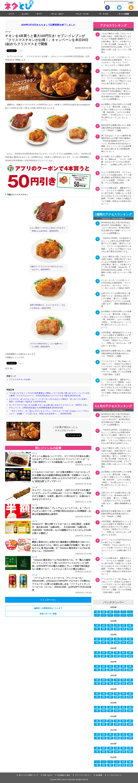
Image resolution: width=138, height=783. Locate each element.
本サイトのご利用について (28, 775)
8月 (103, 629)
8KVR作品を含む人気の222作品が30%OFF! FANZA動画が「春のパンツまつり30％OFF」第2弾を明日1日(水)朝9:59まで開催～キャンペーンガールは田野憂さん (116, 93)
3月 (110, 612)
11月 (123, 629)
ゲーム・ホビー (57, 14)
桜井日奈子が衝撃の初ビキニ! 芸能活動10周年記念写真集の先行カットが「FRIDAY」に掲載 (116, 128)
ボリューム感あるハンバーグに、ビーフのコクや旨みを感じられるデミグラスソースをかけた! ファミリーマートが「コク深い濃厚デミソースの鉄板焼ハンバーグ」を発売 (61, 459)
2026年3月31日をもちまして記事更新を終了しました (48, 25)
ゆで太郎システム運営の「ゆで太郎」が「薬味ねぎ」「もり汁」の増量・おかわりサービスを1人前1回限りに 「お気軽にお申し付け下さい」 (116, 161)
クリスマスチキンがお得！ (20, 379)
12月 (130, 629)
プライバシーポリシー (83, 775)
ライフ (39, 14)
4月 (116, 625)
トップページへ (48, 600)
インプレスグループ (114, 775)
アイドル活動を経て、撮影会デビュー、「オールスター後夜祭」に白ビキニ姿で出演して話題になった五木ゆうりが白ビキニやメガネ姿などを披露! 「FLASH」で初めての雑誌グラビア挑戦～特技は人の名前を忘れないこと (116, 196)
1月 (97, 612)
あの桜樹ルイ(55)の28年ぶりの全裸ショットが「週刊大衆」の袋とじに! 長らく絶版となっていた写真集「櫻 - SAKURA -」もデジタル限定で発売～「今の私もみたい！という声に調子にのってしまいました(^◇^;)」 (116, 112)
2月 (103, 612)
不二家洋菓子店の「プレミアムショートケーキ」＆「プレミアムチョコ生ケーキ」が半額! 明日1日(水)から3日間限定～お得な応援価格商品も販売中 (61, 511)
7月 (97, 629)
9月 (110, 629)
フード (11, 14)
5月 (123, 625)
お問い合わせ (47, 775)
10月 (117, 629)
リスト (20, 51)
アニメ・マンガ (82, 14)
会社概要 (99, 775)
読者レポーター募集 (48, 614)
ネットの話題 (123, 14)
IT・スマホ (103, 14)
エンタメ (25, 14)
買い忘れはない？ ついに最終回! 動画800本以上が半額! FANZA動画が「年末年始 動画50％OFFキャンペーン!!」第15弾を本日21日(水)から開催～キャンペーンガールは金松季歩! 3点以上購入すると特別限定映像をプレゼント (116, 143)
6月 (130, 625)
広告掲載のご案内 (63, 775)
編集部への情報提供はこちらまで (48, 608)
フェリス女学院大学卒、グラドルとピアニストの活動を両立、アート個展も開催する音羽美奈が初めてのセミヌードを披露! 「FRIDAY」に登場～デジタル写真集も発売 (116, 177)
